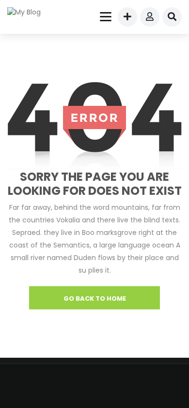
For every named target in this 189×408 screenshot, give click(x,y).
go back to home (94, 298)
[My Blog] (30, 12)
